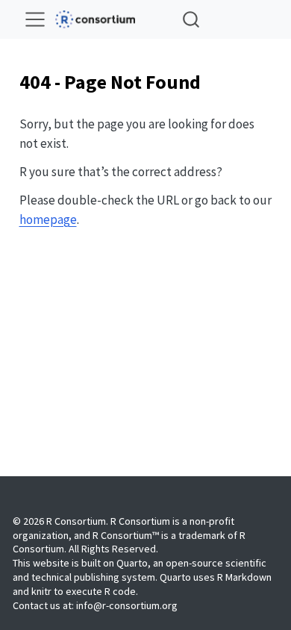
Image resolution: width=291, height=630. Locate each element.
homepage (48, 219)
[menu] (35, 19)
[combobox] (192, 19)
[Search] (191, 19)
